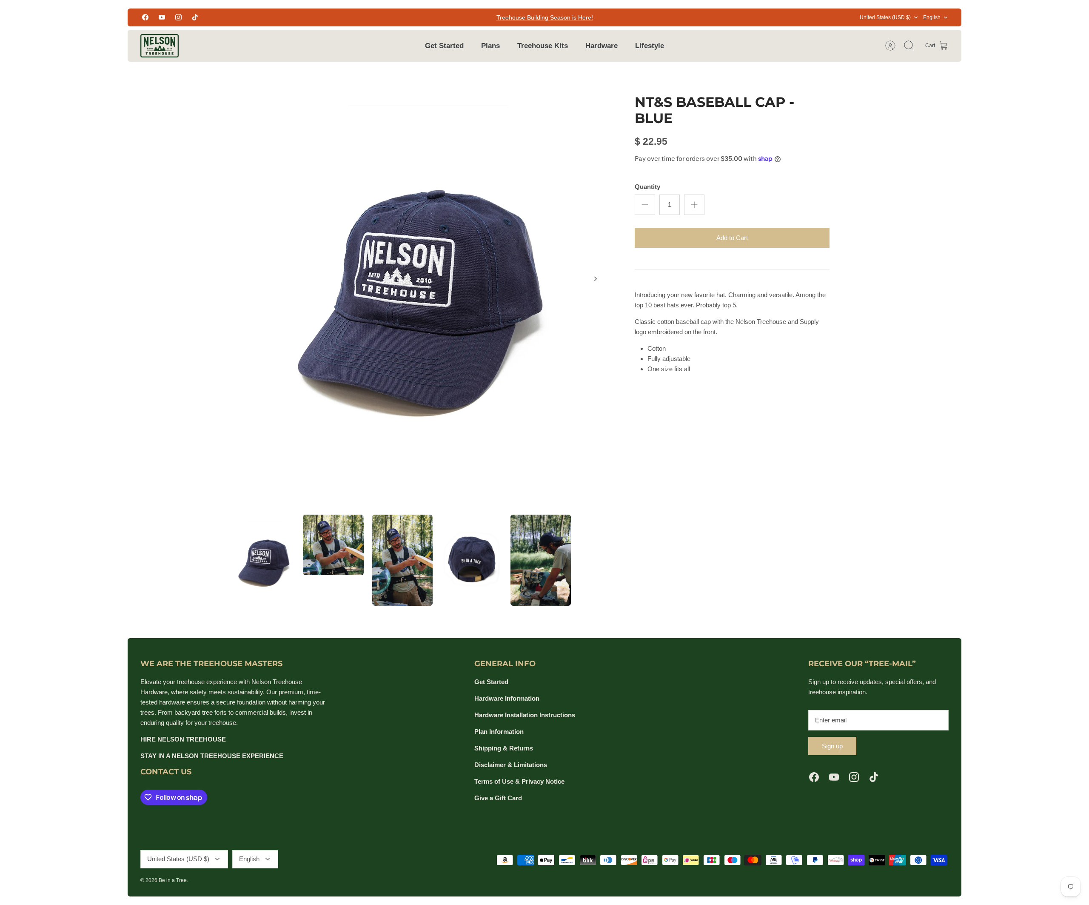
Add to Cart (732, 237)
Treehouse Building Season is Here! (544, 17)
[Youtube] (162, 17)
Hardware (601, 46)
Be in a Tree (173, 880)
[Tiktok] (195, 17)
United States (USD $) (885, 17)
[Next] (595, 278)
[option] (421, 288)
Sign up (832, 746)
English (932, 17)
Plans (490, 46)
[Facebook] (145, 17)
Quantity (647, 186)
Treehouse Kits (542, 46)
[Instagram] (178, 17)
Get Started (444, 46)
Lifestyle (649, 46)
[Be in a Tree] (159, 45)
